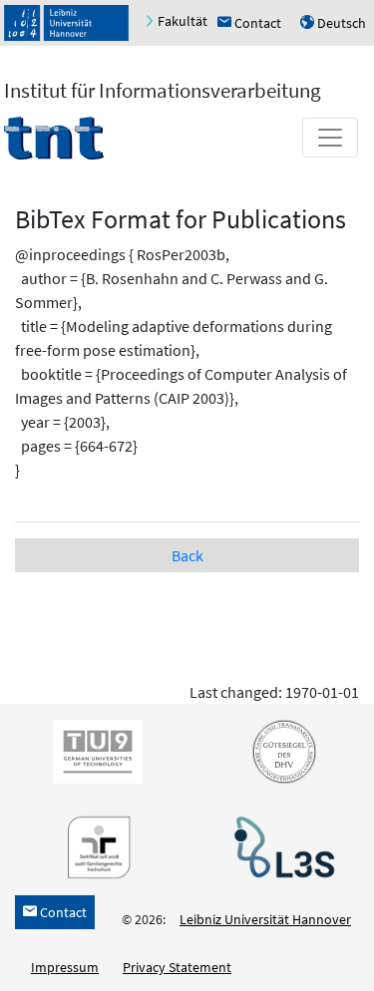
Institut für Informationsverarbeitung (162, 90)
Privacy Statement (177, 967)
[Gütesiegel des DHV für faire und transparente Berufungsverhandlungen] (280, 751)
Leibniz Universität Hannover (265, 919)
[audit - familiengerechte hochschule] (94, 846)
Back (187, 555)
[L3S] (280, 846)
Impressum (65, 967)
